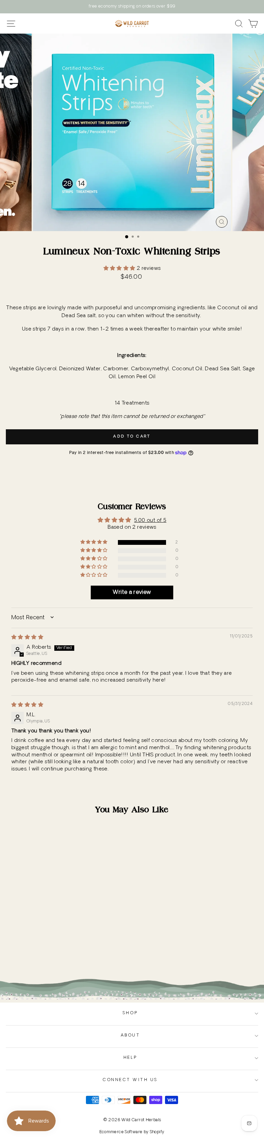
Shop (130, 1013)
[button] (120, 268)
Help (130, 1058)
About (130, 1035)
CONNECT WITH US (130, 1080)
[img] (27, 637)
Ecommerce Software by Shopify (132, 1132)
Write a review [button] (132, 592)
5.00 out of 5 (150, 520)
